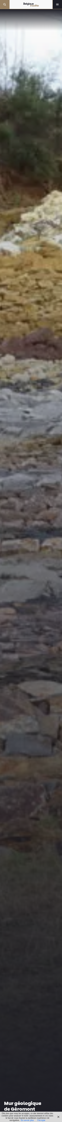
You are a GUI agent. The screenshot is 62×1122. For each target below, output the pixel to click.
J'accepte (41, 1120)
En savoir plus (27, 1120)
